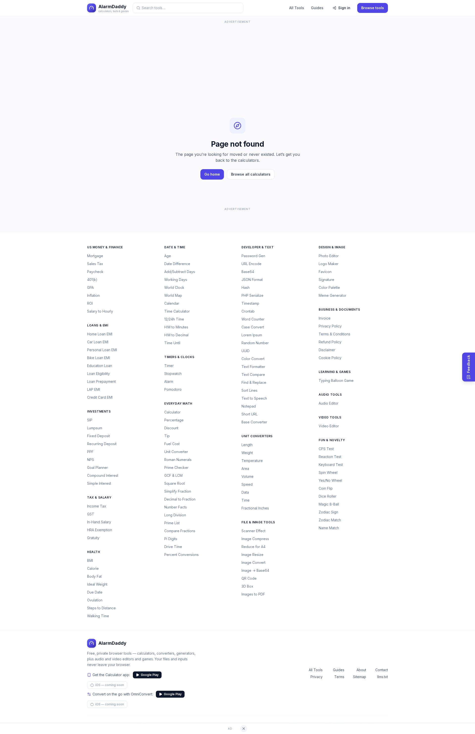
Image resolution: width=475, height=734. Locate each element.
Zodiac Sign (328, 512)
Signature (326, 279)
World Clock (174, 287)
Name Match (329, 528)
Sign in (344, 8)
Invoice (325, 318)
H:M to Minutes (176, 327)
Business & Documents (339, 309)
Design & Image (332, 247)
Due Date (94, 592)
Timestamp (250, 303)
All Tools (296, 8)
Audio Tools (330, 394)
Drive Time (173, 547)
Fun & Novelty (332, 440)
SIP (89, 420)
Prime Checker (176, 467)
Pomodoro (173, 389)
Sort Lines (249, 390)
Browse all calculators (250, 174)
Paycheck (95, 272)
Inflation (93, 295)
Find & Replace (253, 382)
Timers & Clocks (179, 357)
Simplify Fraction (177, 491)
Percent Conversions (181, 554)
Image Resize (252, 554)
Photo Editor (329, 256)
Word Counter (252, 319)
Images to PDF (253, 594)
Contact (381, 670)
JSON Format (252, 279)
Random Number (255, 343)
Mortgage (95, 256)
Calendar (171, 303)
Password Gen (253, 256)
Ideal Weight (97, 584)
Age (167, 256)
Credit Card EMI (100, 397)
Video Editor (329, 426)
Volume (247, 476)
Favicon (325, 272)
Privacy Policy (330, 326)
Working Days (175, 279)
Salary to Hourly (100, 311)
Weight (247, 453)
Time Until (172, 343)
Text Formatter (253, 367)
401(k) (92, 279)
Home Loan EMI (99, 334)
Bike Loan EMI (98, 358)
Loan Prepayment (101, 381)
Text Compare (253, 374)
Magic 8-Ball (329, 504)
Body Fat (94, 576)
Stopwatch (173, 373)
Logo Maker (328, 264)
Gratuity (93, 538)
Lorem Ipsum (251, 335)
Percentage (174, 420)
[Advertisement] (237, 59)
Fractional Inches (255, 508)
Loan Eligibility (98, 373)
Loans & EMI (97, 325)
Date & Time (174, 247)
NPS (90, 460)
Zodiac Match (330, 520)
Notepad (248, 406)
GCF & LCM (173, 475)
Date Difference (177, 264)
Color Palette (329, 287)
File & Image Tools (258, 522)
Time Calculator (177, 311)
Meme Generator (332, 295)
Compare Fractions (179, 531)
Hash (245, 287)
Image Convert (253, 562)
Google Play (150, 675)
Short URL (249, 414)
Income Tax (96, 506)
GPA (90, 287)
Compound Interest (102, 475)
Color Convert (252, 359)
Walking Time (98, 616)
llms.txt (382, 677)
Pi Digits (170, 539)
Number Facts (175, 507)
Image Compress (255, 539)
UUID (245, 351)
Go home (212, 174)
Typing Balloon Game (336, 380)
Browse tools (372, 8)
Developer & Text (257, 247)
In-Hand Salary (99, 522)
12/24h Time (174, 319)
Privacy (316, 677)
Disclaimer (327, 350)
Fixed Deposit (98, 436)
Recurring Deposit (102, 444)
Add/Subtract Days (179, 272)
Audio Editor (328, 403)
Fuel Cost (172, 444)
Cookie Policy (330, 358)
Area (245, 468)
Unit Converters (257, 436)
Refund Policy (330, 342)
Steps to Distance (101, 608)
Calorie (93, 568)
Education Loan (99, 366)
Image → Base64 (255, 570)
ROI (90, 303)
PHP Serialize (252, 295)
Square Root (174, 483)
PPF (90, 452)
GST (90, 514)
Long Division (175, 515)
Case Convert (252, 327)
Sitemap (359, 677)
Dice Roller (327, 496)
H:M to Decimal (176, 335)
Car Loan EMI (97, 342)
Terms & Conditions (334, 334)
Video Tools (330, 417)
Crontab (248, 311)
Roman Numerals (177, 460)
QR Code (249, 578)
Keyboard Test (331, 464)
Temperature (252, 461)
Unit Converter (176, 452)
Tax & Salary (99, 497)
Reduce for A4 (253, 547)
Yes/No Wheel (330, 480)
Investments (99, 411)
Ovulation (94, 600)
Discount (171, 428)
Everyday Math (178, 403)
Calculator (172, 412)
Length (247, 445)
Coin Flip (326, 488)
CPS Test (326, 449)
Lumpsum (94, 428)
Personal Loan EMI (102, 350)
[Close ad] (243, 728)
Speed (247, 484)
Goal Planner (97, 467)
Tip (167, 436)
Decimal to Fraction (179, 499)
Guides (317, 8)
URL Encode (251, 264)
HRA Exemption (99, 530)
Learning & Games (335, 372)
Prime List (172, 523)
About (361, 670)
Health (93, 552)
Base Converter (254, 422)
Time (245, 500)
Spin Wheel (328, 472)
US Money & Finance (105, 247)
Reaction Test (330, 457)
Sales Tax (95, 264)
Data (245, 492)
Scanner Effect (253, 531)
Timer (169, 366)
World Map (173, 295)
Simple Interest (99, 483)
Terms (339, 677)
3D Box (247, 586)
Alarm (168, 381)
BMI (90, 560)
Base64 (247, 272)
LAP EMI (93, 389)
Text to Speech (254, 398)
